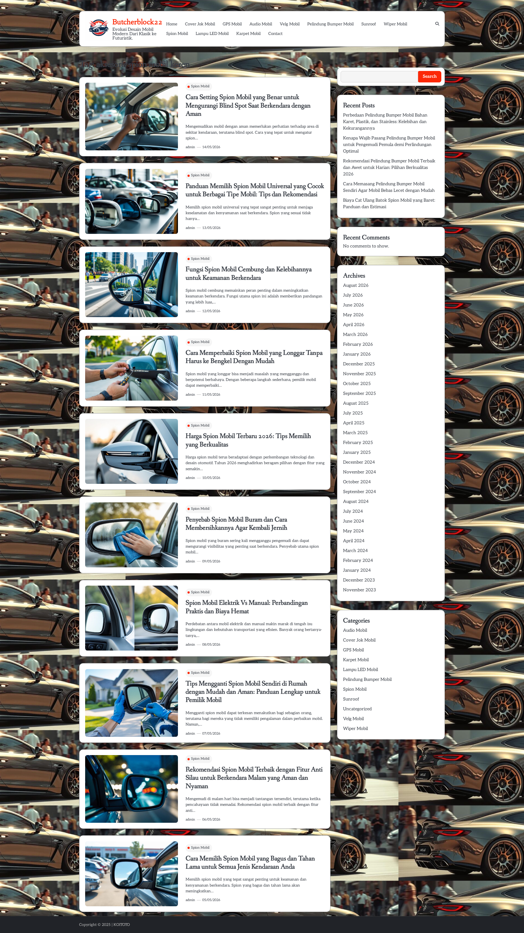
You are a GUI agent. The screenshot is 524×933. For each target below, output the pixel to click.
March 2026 (355, 334)
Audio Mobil (260, 24)
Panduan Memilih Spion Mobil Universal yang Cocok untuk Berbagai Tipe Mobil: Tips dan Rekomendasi (255, 190)
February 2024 (358, 560)
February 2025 (358, 442)
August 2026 (355, 285)
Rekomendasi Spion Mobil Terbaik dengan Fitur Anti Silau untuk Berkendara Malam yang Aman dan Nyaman (254, 778)
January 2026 (357, 354)
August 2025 (355, 403)
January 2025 (357, 452)
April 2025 (353, 423)
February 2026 (358, 344)
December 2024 (359, 462)
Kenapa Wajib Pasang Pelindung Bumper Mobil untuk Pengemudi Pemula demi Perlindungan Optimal (389, 145)
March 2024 (355, 550)
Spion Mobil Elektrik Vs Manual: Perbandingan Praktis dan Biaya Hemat (247, 607)
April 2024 (354, 541)
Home (171, 24)
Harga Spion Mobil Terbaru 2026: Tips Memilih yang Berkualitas (248, 440)
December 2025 (359, 364)
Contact (275, 33)
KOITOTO (122, 924)
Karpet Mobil (248, 33)
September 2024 (359, 491)
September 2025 (359, 393)
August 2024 (356, 501)
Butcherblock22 (137, 21)
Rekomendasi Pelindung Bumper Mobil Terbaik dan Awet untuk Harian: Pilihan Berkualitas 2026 (389, 168)
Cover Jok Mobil (200, 24)
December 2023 (359, 580)
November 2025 (359, 374)
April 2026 (353, 324)
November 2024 (359, 472)
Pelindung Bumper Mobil (330, 24)
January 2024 (357, 570)
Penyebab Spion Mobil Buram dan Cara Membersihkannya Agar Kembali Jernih (236, 523)
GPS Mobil (232, 24)
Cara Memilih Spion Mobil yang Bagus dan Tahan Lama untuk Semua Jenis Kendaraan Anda (250, 862)
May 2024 (353, 531)
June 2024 (353, 521)
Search (344, 60)
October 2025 (357, 383)
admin (190, 147)
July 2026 (353, 295)
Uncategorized (357, 708)
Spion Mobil (177, 33)
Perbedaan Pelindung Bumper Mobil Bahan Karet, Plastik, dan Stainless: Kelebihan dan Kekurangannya (385, 122)
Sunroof (368, 24)
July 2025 (353, 413)
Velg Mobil (290, 24)
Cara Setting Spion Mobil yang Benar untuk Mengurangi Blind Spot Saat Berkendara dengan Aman (248, 105)
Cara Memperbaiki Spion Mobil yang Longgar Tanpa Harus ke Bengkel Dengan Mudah (254, 357)
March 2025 (355, 433)
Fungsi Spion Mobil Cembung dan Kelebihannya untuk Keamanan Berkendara (249, 273)
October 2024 (357, 482)
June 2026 (353, 305)
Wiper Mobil (395, 24)
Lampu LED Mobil (212, 33)
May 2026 (353, 315)
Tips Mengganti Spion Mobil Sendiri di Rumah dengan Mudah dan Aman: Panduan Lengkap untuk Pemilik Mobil (253, 692)
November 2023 (359, 590)
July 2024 (353, 511)
